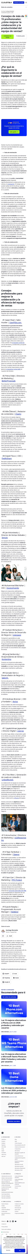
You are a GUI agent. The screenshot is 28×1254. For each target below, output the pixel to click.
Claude (17, 978)
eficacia (16, 798)
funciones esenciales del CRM (17, 891)
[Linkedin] (13, 1221)
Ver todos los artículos (9, 997)
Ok (20, 1250)
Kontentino (6, 659)
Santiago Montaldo (10, 11)
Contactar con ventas (18, 2)
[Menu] (26, 2)
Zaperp (16, 854)
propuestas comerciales (13, 369)
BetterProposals (9, 380)
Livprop (20, 731)
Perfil (10, 936)
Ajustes (8, 1250)
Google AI (7, 982)
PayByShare (7, 458)
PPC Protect (17, 880)
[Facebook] (7, 1221)
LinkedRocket (8, 779)
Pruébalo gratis (20, 36)
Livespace (17, 635)
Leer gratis (13, 132)
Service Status (6, 1232)
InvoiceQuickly (13, 588)
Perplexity (7, 978)
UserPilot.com (15, 322)
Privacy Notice (5, 1226)
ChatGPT (7, 973)
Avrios (15, 701)
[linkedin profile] (3, 936)
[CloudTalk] (6, 2)
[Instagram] (10, 1221)
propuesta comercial (18, 343)
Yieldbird (14, 911)
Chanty (18, 414)
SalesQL (5, 678)
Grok (15, 973)
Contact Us (4, 1224)
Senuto (5, 537)
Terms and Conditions (6, 1229)
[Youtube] (15, 1221)
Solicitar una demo (14, 1121)
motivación (11, 184)
